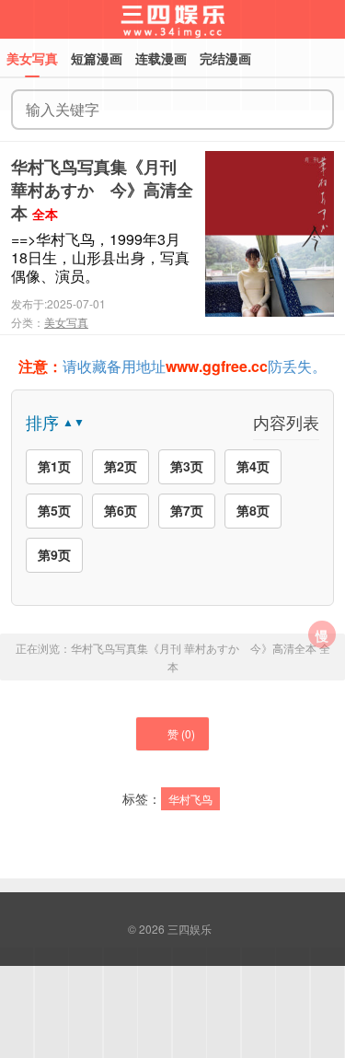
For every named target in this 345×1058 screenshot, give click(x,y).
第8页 (253, 510)
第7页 (186, 510)
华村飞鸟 (190, 799)
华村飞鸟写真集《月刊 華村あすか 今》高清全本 (102, 190)
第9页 (54, 554)
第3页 (186, 466)
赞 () (181, 733)
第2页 (120, 466)
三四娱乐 (189, 928)
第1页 (54, 466)
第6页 (120, 510)
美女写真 (66, 322)
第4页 (253, 466)
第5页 (54, 510)
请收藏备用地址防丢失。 (172, 366)
